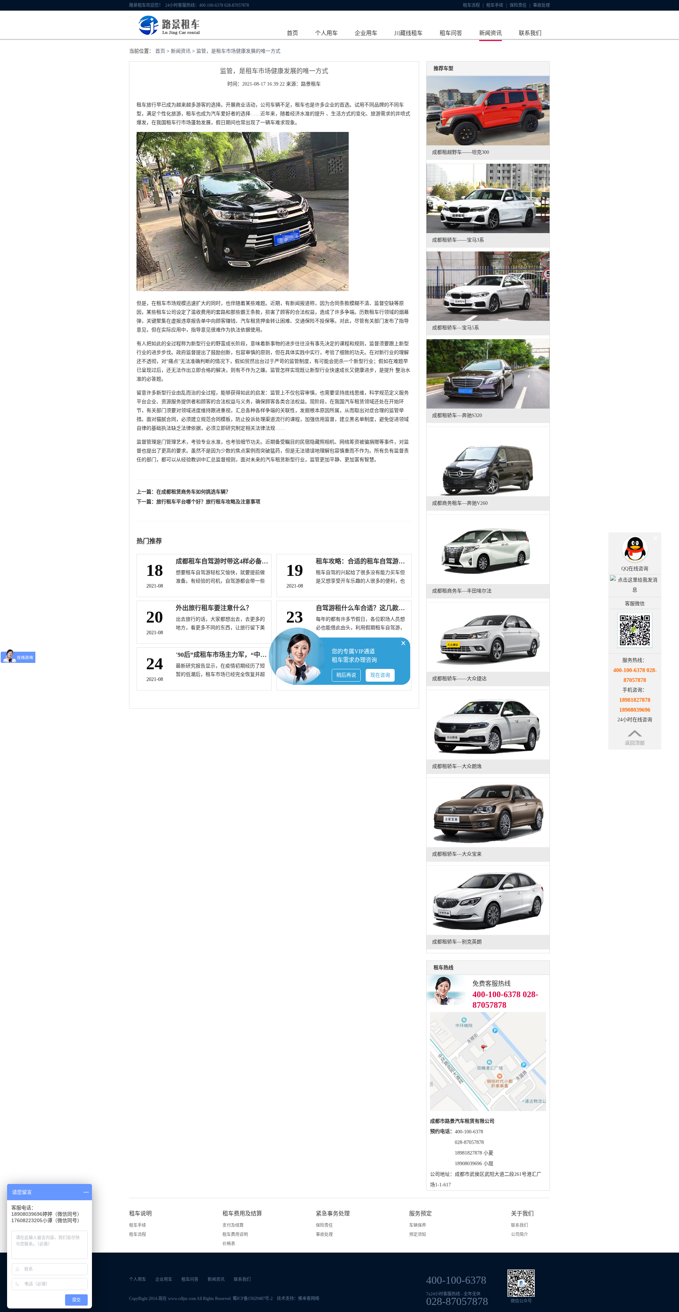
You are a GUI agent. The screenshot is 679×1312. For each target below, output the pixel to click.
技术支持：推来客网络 (298, 1298)
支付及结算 (233, 1225)
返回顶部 (635, 743)
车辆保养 (417, 1225)
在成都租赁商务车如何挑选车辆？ (193, 492)
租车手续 (496, 5)
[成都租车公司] (165, 36)
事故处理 (541, 5)
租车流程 (473, 5)
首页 (292, 33)
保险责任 (520, 5)
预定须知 (417, 1234)
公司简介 (519, 1234)
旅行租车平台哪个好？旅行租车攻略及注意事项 (208, 501)
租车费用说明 (235, 1234)
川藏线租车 (408, 33)
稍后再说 (346, 675)
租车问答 (451, 33)
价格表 (228, 1243)
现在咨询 (380, 675)
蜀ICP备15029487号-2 (253, 1298)
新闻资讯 (490, 33)
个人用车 (326, 33)
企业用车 (366, 33)
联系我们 (530, 33)
